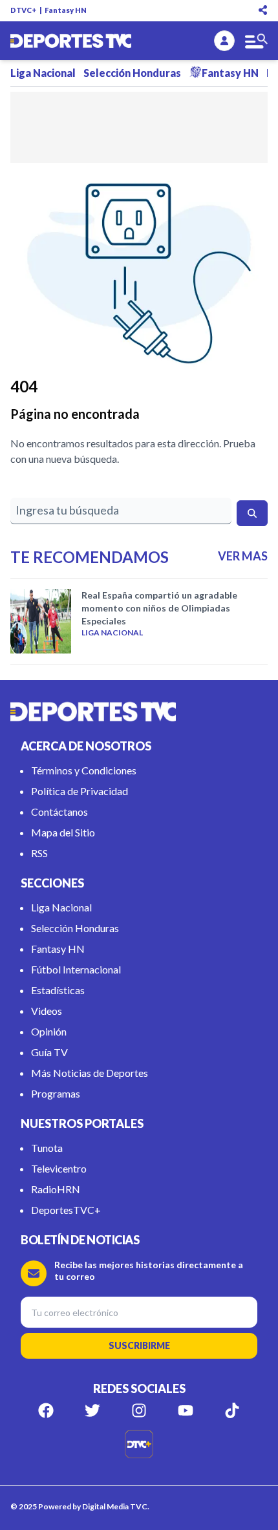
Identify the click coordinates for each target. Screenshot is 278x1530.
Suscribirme (139, 1345)
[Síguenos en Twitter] (92, 1410)
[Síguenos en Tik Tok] (232, 1410)
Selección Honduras (132, 73)
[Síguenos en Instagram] (139, 1410)
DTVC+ (23, 10)
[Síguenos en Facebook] (46, 1410)
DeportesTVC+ (66, 1210)
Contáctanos (59, 811)
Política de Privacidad (79, 791)
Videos (46, 1010)
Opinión (49, 1031)
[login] (224, 40)
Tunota (47, 1148)
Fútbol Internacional (76, 969)
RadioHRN (55, 1189)
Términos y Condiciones (83, 770)
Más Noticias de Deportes (89, 1073)
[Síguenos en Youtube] (185, 1410)
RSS (39, 853)
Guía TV (49, 1052)
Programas (55, 1093)
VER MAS (243, 556)
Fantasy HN (66, 10)
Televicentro (59, 1168)
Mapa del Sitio (63, 832)
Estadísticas (58, 990)
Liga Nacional (43, 73)
